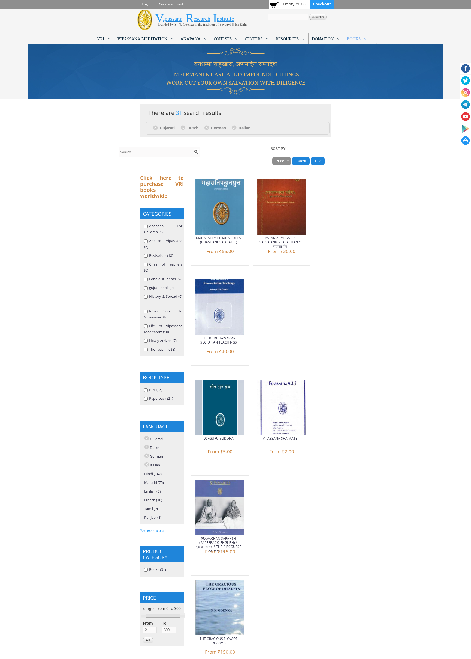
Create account (171, 4)
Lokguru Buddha (218, 438)
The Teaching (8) (162, 349)
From (148, 623)
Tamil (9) (151, 508)
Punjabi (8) (152, 517)
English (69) (153, 491)
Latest (300, 161)
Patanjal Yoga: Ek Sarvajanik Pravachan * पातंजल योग (280, 242)
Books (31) (157, 569)
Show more (152, 530)
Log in (147, 4)
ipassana (172, 19)
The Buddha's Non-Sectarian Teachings (218, 340)
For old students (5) (165, 278)
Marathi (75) (154, 482)
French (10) (153, 499)
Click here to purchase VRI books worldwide (162, 186)
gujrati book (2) (161, 287)
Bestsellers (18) (161, 255)
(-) (156, 127)
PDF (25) (155, 389)
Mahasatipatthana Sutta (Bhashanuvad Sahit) (218, 240)
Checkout (322, 4)
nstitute (225, 19)
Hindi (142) (153, 473)
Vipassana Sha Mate (280, 438)
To (164, 623)
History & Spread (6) (165, 296)
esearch (202, 19)
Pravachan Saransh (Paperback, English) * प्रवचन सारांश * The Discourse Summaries (218, 544)
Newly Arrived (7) (163, 340)
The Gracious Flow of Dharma (218, 641)
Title (317, 161)
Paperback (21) (161, 398)
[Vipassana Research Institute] (144, 27)
